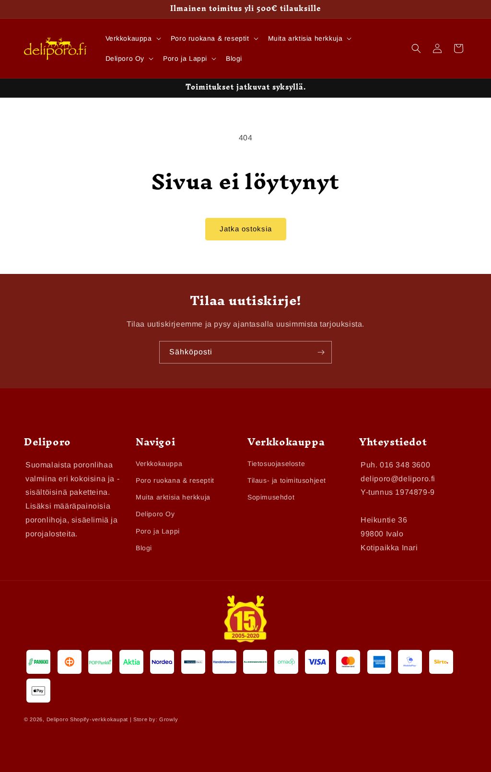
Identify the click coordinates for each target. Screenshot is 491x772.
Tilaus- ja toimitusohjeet (286, 480)
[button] (132, 38)
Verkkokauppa (159, 463)
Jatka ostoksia (246, 229)
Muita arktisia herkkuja (173, 497)
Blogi (144, 548)
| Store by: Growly (154, 719)
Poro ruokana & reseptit (175, 480)
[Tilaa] (320, 352)
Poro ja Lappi (158, 531)
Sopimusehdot (270, 497)
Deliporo (58, 719)
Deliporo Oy (155, 514)
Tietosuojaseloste (276, 463)
